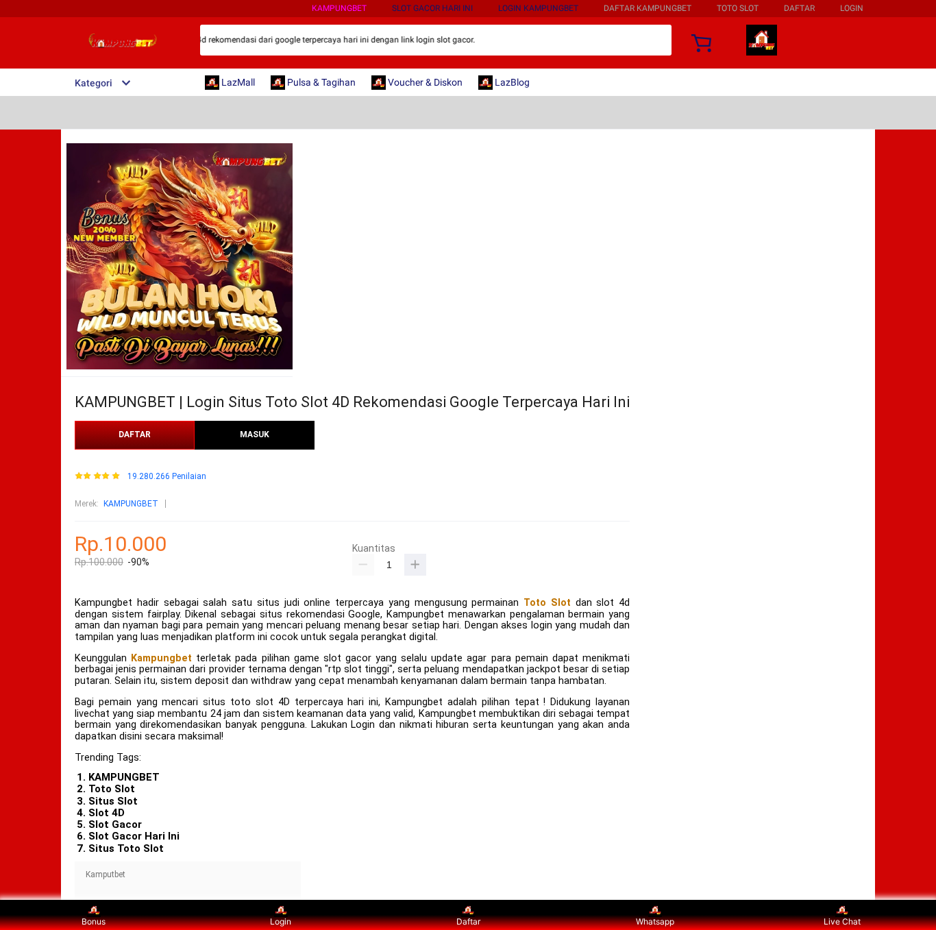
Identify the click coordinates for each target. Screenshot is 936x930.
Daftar (468, 921)
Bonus (94, 921)
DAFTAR (799, 8)
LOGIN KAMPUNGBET (538, 8)
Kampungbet (161, 658)
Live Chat (842, 921)
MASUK (254, 434)
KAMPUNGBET (339, 8)
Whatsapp (655, 921)
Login (280, 921)
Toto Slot (547, 603)
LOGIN (851, 8)
